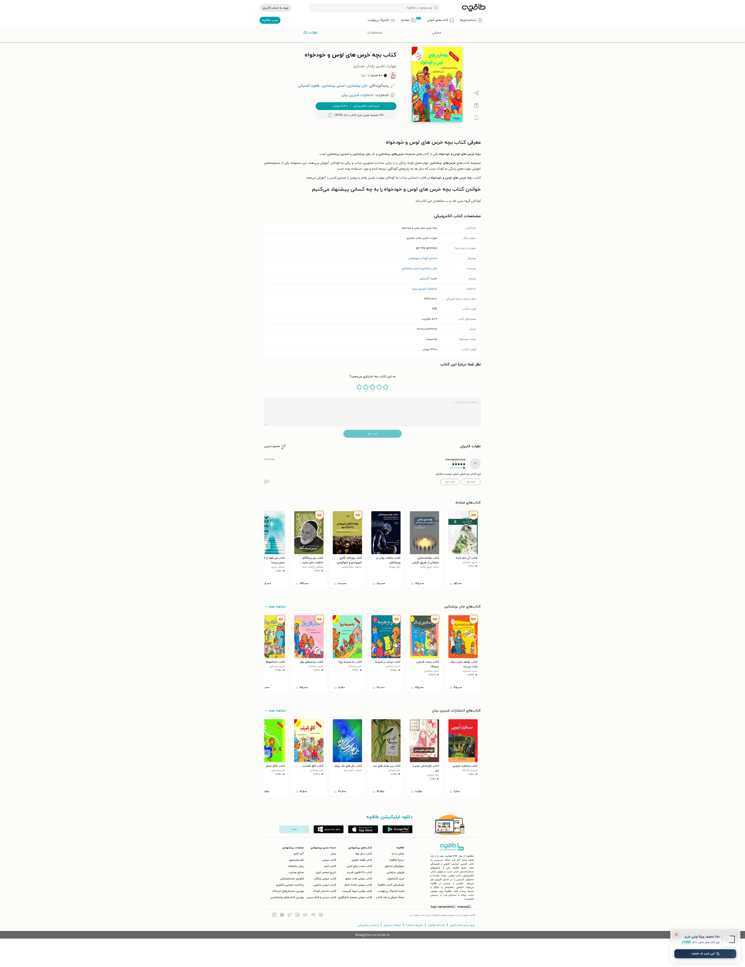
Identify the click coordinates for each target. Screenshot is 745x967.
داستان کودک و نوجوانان (422, 258)
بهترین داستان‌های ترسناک (288, 891)
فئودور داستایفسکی (292, 879)
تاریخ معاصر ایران (326, 872)
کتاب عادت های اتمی (359, 866)
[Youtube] (305, 915)
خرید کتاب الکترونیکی (356, 106)
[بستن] (676, 934)
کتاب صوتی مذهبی (324, 885)
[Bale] (321, 915)
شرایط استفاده (414, 925)
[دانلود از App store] (363, 829)
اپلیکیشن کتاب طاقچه (391, 885)
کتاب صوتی (329, 860)
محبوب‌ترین (272, 446)
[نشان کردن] (476, 118)
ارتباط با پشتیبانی (368, 925)
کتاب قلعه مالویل (361, 860)
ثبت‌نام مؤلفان (436, 925)
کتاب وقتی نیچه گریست (357, 891)
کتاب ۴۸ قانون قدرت (359, 872)
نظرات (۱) (311, 32)
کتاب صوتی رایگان (325, 879)
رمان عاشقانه (296, 866)
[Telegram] (313, 915)
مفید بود (471, 481)
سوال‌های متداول (394, 866)
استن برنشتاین (410, 268)
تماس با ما (398, 854)
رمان (333, 854)
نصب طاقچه (270, 20)
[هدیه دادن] (476, 105)
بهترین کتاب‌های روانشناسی (287, 897)
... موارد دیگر (294, 829)
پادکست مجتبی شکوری (290, 885)
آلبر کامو (299, 854)
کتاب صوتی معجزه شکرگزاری (355, 897)
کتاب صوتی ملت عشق (358, 879)
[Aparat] (282, 915)
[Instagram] (274, 915)
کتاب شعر (330, 866)
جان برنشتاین (429, 268)
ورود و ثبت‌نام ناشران (462, 925)
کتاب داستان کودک (324, 891)
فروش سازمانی (395, 872)
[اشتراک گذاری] (476, 93)
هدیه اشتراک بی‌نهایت (391, 891)
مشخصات (374, 32)
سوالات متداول (392, 925)
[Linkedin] (297, 915)
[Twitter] (290, 915)
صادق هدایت (296, 872)
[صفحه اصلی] (473, 7)
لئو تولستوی (296, 860)
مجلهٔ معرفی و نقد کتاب (390, 897)
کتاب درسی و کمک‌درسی (321, 897)
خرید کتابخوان (395, 879)
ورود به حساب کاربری (275, 8)
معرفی (436, 32)
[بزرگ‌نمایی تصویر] (416, 118)
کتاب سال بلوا (364, 854)
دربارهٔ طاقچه (396, 860)
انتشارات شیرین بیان (424, 289)
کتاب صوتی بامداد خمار (358, 885)
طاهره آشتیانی (428, 278)
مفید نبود (450, 481)
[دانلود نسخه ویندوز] (329, 829)
